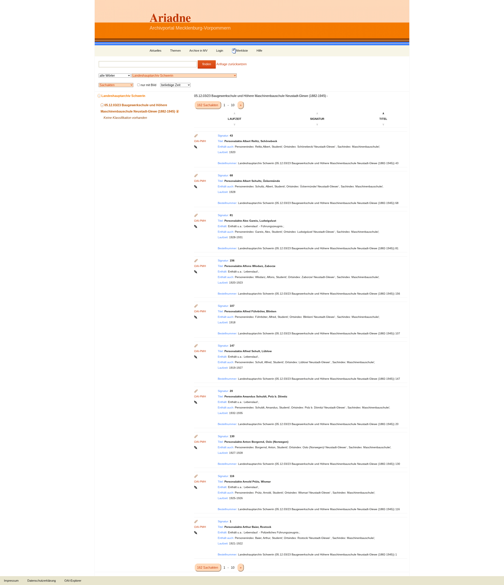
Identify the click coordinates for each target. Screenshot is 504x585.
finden (206, 64)
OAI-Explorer (72, 580)
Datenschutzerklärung (41, 580)
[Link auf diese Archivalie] (196, 146)
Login (219, 50)
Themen (175, 50)
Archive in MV (198, 50)
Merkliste (242, 50)
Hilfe (259, 50)
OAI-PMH (200, 141)
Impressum (11, 580)
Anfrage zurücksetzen (231, 64)
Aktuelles (155, 50)
